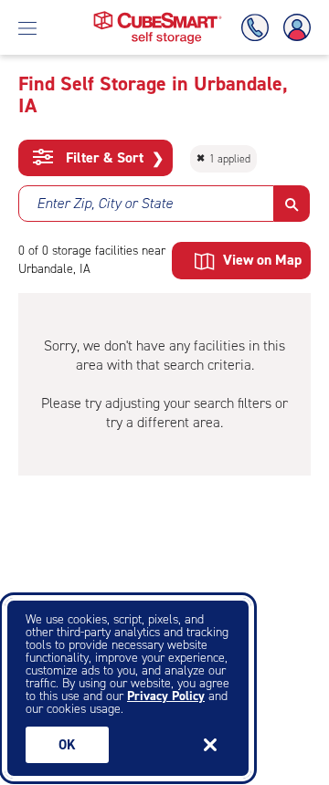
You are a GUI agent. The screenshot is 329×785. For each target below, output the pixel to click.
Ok (67, 745)
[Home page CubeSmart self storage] (157, 16)
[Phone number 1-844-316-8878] (258, 27)
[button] (292, 203)
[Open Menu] (27, 27)
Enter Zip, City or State (105, 203)
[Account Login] (293, 27)
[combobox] (146, 203)
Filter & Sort (113, 158)
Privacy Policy (166, 696)
